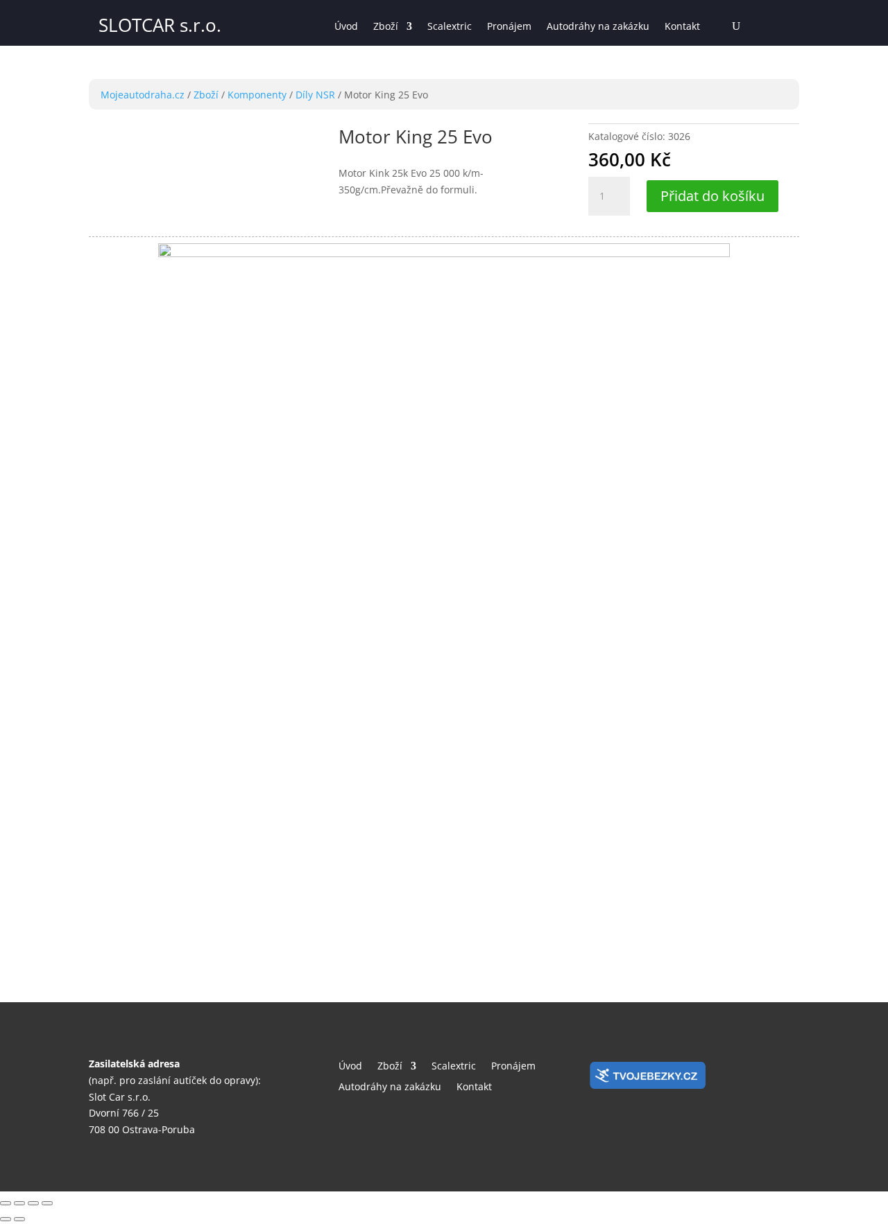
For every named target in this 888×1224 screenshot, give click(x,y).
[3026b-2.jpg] (444, 253)
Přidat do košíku (712, 195)
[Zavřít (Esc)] (5, 1203)
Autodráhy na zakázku (598, 27)
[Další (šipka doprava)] (19, 1219)
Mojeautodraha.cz (143, 94)
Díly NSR (315, 94)
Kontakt (682, 27)
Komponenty (257, 94)
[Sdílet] (19, 1203)
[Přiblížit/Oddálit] (47, 1203)
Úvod (346, 27)
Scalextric (449, 27)
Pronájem (509, 27)
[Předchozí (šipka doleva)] (5, 1219)
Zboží (385, 27)
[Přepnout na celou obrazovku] (33, 1203)
